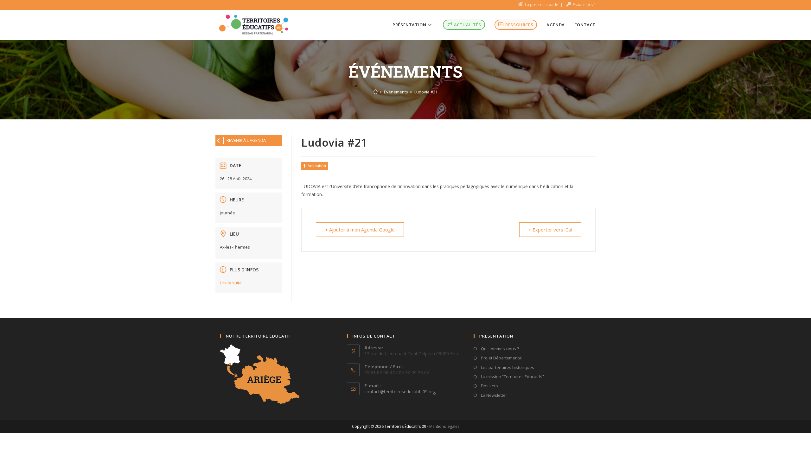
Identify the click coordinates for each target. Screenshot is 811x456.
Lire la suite (231, 283)
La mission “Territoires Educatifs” (512, 376)
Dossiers (489, 386)
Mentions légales (444, 426)
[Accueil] (376, 92)
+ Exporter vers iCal (550, 229)
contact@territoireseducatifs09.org (400, 392)
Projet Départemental (501, 358)
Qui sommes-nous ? (499, 349)
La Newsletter (493, 395)
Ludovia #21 (425, 92)
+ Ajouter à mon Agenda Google (360, 229)
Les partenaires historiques (507, 367)
